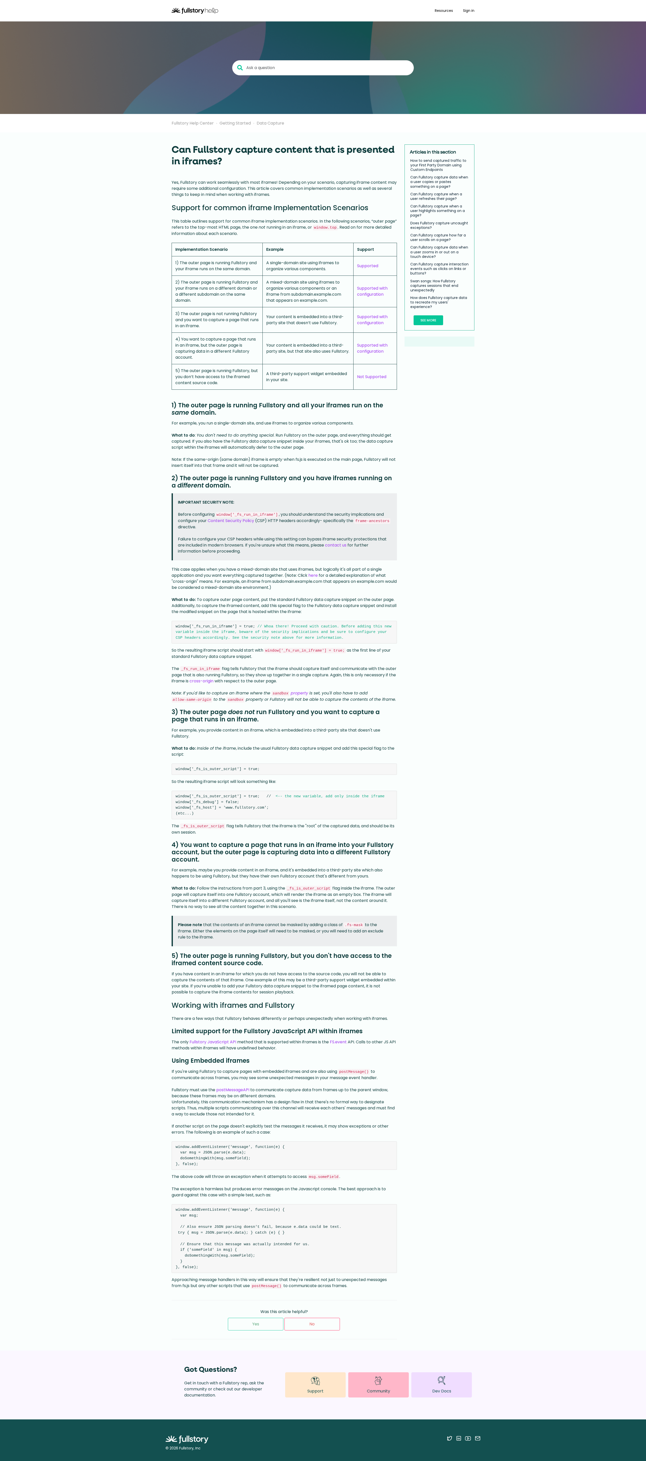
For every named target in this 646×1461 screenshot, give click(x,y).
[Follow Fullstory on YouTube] (468, 1438)
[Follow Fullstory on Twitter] (449, 1438)
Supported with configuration (372, 291)
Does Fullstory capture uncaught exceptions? (439, 225)
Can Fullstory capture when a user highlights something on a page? (437, 211)
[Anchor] (373, 207)
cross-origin (201, 681)
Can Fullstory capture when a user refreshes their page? (436, 196)
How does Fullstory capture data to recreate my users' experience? (438, 302)
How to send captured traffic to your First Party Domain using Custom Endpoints (438, 165)
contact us (335, 545)
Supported (367, 266)
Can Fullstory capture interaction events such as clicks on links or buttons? (439, 269)
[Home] (195, 11)
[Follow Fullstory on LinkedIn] (458, 1438)
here (313, 575)
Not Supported (371, 377)
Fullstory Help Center (193, 123)
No (312, 1324)
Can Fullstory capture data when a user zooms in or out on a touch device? (439, 252)
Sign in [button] (468, 10)
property (299, 693)
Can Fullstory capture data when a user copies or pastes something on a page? (439, 182)
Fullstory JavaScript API (213, 1042)
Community (378, 1391)
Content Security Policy (231, 521)
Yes (255, 1324)
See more (428, 320)
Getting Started (235, 123)
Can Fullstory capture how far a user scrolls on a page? (438, 237)
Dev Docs (441, 1391)
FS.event (338, 1042)
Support (315, 1391)
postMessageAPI (232, 1090)
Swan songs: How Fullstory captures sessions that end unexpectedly (434, 286)
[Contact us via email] (477, 1438)
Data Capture (270, 123)
